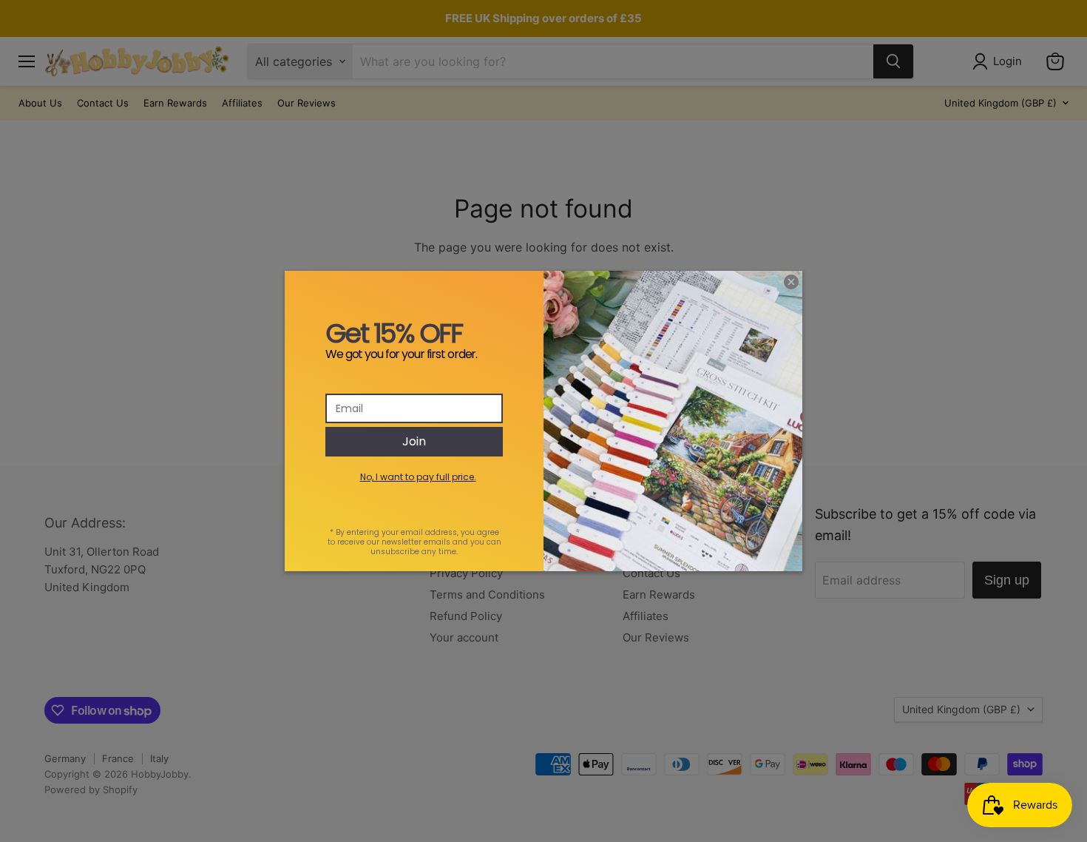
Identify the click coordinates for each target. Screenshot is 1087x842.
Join (414, 441)
